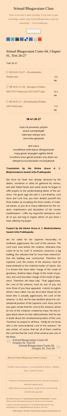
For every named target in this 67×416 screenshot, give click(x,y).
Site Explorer (33, 31)
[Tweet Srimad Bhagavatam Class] (13, 40)
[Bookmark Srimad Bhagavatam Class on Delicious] (26, 40)
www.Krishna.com (26, 407)
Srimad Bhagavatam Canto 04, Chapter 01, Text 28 (37, 347)
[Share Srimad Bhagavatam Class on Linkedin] (22, 40)
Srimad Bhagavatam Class (33, 8)
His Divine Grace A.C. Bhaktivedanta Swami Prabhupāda (27, 399)
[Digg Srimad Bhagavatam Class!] (31, 40)
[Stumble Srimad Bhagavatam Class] (40, 40)
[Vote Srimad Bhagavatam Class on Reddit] (35, 40)
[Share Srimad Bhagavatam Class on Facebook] (8, 40)
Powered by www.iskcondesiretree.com (46, 411)
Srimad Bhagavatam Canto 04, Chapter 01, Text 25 (30, 341)
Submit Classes (36, 370)
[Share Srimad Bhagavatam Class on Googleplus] (17, 40)
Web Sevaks (18, 411)
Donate (26, 411)
